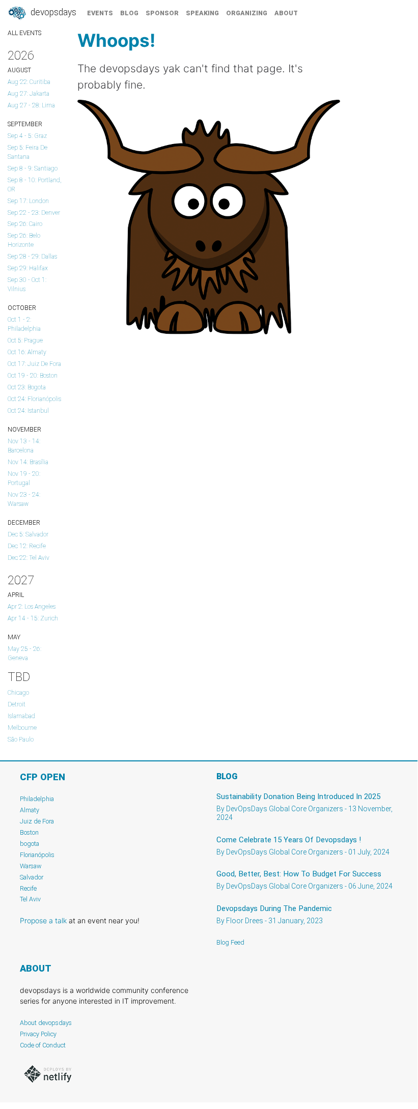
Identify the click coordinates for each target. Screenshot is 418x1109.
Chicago (18, 692)
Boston (29, 832)
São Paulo (21, 739)
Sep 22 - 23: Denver (34, 212)
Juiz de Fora (37, 821)
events (100, 13)
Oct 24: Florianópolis (34, 399)
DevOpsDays (52, 12)
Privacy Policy (38, 1034)
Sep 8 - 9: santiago (33, 168)
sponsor (162, 13)
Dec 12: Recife (27, 546)
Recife (28, 888)
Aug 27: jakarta (28, 93)
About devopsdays (46, 1023)
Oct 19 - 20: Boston (33, 375)
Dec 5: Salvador (28, 534)
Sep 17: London (28, 201)
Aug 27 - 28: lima (31, 105)
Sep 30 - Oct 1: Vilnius (27, 284)
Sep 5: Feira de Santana (27, 152)
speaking (202, 13)
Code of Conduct (43, 1045)
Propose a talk (43, 920)
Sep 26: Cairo (25, 224)
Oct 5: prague (25, 340)
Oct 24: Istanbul (28, 410)
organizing (246, 13)
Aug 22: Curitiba (29, 82)
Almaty (29, 810)
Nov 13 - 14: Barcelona (24, 446)
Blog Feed (230, 942)
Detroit (16, 704)
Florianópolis (37, 855)
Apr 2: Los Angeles (31, 606)
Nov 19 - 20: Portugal (24, 478)
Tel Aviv (30, 899)
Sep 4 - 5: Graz (27, 135)
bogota (29, 843)
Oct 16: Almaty (27, 352)
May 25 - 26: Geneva (24, 653)
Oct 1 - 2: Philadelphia (24, 324)
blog (129, 13)
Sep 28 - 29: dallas (32, 256)
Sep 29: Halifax (28, 268)
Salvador (31, 877)
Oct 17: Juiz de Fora (34, 363)
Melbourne (22, 727)
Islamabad (21, 716)
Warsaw (31, 866)
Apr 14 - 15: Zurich (33, 618)
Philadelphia (37, 799)
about (286, 13)
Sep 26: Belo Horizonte (24, 240)
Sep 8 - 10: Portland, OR (35, 185)
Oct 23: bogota (27, 387)
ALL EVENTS (24, 33)
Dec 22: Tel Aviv (28, 557)
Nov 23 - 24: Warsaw (24, 499)
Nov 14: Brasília (28, 462)
